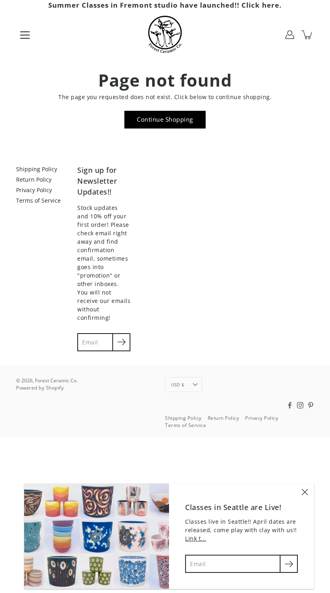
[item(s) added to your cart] (307, 34)
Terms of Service (38, 200)
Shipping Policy (36, 169)
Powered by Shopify (40, 387)
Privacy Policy (34, 190)
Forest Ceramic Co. (56, 380)
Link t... (195, 538)
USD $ (177, 385)
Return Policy (34, 179)
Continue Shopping (165, 119)
